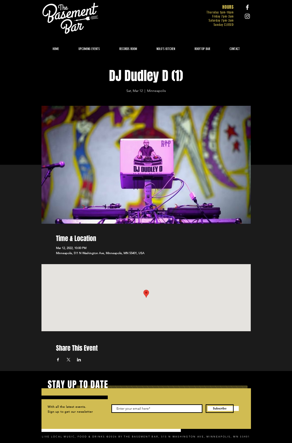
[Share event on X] (68, 359)
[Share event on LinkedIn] (79, 359)
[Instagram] (247, 16)
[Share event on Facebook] (58, 359)
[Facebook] (247, 7)
